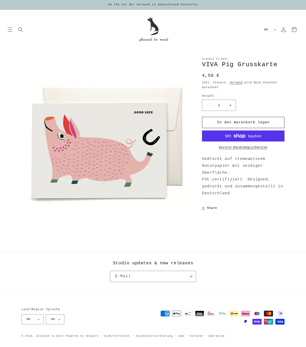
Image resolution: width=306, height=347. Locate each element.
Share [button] (212, 208)
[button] (10, 29)
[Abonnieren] (190, 276)
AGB (181, 336)
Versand (236, 82)
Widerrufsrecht (117, 336)
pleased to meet (50, 336)
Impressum (216, 336)
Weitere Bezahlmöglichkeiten (243, 147)
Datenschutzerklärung (154, 336)
